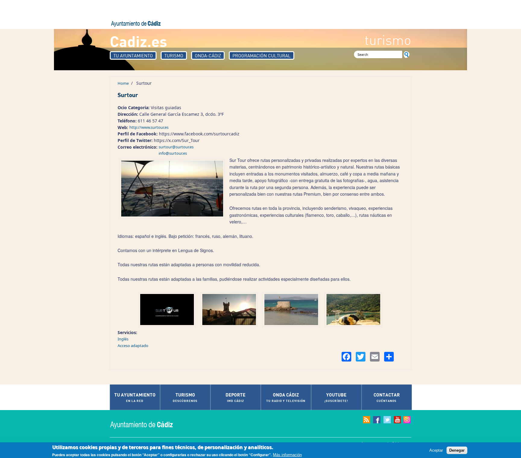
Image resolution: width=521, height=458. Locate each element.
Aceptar (436, 450)
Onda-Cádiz (208, 55)
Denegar (457, 450)
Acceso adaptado (133, 345)
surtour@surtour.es (176, 147)
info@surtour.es (173, 153)
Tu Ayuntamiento (133, 55)
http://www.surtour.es (149, 127)
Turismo (173, 55)
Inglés (123, 339)
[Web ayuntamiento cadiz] (147, 424)
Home (123, 83)
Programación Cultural (261, 55)
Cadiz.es (138, 41)
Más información (287, 454)
